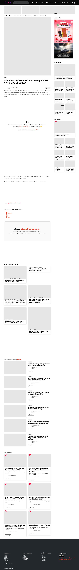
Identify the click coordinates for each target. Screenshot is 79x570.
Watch (6, 558)
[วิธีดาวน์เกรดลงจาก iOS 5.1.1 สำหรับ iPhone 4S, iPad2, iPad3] (15, 272)
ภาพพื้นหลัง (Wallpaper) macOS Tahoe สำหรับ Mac (58, 169)
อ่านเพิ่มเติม (31, 371)
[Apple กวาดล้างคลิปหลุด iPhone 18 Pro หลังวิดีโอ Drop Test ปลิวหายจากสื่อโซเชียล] (39, 460)
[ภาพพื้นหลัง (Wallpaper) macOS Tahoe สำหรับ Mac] (59, 164)
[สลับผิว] (72, 3)
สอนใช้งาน (25, 557)
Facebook (44, 560)
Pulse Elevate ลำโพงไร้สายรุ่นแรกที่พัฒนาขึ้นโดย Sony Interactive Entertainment (59, 89)
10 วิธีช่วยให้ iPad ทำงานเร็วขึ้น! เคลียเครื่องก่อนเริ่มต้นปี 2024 (58, 146)
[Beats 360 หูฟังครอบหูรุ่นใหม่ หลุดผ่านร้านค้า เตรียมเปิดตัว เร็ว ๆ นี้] (15, 396)
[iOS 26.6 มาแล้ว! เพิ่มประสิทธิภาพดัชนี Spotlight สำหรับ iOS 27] (39, 489)
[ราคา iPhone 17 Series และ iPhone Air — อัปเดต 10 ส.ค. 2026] (15, 460)
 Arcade (43, 556)
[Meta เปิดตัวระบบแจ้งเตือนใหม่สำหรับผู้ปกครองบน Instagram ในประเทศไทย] (15, 425)
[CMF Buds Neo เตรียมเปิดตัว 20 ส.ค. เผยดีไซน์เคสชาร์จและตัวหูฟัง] (15, 411)
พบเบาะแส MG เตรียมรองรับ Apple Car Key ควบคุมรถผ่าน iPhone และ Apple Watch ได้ (64, 78)
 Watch (48, 2)
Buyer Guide (62, 2)
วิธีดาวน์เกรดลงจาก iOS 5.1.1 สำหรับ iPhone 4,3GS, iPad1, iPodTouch (14, 322)
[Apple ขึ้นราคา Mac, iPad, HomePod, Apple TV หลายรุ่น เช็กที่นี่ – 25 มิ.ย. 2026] (30, 10)
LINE (42, 558)
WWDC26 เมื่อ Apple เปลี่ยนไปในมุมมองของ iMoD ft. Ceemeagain (48, 12)
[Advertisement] (27, 107)
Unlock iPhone (40, 297)
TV (5, 559)
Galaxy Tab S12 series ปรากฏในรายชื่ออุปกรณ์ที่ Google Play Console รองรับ (70, 146)
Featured (36, 267)
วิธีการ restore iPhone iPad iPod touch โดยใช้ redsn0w (38, 269)
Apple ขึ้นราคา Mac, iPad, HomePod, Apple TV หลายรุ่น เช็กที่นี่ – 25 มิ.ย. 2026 (30, 12)
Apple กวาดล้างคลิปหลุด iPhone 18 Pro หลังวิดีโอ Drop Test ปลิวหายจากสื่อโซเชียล (39, 470)
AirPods (6, 560)
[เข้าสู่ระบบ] (74, 3)
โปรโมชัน (24, 556)
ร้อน (5, 455)
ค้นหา (15, 2)
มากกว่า (7, 473)
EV (5, 561)
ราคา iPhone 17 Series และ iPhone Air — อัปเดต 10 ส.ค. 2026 (14, 469)
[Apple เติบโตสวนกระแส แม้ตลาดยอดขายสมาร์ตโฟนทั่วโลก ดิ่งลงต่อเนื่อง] (15, 367)
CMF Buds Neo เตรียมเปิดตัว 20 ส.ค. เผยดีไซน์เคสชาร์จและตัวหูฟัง (38, 407)
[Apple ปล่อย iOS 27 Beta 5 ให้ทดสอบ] (39, 517)
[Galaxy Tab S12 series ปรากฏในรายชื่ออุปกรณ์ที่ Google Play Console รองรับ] (70, 141)
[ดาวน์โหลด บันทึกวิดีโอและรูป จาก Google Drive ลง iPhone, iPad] (59, 152)
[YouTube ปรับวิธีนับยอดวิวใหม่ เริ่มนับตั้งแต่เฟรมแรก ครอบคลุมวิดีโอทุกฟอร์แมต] (15, 440)
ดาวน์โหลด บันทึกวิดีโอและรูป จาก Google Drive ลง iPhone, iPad (58, 158)
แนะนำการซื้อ (25, 559)
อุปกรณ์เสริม (7, 562)
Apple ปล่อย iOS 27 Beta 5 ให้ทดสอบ (39, 525)
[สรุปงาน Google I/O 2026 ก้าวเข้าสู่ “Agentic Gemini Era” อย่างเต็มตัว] (66, 10)
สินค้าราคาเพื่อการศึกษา (9, 563)
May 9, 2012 (35, 129)
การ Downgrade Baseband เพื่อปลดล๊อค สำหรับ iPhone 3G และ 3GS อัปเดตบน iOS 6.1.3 (39, 301)
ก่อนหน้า (4, 10)
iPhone (38, 2)
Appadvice (10, 203)
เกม (42, 555)
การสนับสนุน (25, 558)
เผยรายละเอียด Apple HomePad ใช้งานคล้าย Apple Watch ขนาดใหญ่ (39, 379)
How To (55, 2)
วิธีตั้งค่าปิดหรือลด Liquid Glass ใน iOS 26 (69, 158)
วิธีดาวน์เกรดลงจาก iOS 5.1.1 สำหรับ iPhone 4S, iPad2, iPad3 (14, 281)
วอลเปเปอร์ (43, 557)
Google (43, 559)
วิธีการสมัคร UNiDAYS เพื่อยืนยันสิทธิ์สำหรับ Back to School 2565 (15, 525)
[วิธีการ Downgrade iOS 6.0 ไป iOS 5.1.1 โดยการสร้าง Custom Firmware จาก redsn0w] (15, 292)
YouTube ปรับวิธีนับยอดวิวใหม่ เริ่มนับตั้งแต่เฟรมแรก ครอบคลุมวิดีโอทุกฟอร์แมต (38, 437)
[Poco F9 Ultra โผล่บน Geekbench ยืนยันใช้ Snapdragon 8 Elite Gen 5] (70, 107)
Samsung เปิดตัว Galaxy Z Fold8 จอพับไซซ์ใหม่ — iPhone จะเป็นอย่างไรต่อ (59, 112)
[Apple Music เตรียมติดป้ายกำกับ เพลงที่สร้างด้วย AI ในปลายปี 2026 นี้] (70, 95)
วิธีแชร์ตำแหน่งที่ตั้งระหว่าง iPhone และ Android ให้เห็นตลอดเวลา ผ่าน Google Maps (70, 89)
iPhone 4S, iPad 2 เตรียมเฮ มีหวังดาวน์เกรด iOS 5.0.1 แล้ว (38, 332)
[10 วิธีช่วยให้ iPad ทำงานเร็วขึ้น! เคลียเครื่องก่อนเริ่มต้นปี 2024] (59, 141)
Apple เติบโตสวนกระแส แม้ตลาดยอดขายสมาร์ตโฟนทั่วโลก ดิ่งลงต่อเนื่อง (39, 364)
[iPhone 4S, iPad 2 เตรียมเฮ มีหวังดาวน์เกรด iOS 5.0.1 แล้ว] (39, 318)
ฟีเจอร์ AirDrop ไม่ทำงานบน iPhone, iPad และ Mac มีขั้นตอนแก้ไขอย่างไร (15, 498)
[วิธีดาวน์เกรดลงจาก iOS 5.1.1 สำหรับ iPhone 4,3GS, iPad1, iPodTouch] (15, 313)
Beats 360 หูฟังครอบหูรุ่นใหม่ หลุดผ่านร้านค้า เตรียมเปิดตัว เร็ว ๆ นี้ (38, 393)
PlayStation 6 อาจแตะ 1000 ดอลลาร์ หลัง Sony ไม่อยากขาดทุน (70, 169)
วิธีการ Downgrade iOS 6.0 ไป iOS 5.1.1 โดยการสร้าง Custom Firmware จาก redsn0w (15, 302)
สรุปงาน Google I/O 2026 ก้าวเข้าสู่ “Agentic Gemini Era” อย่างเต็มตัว (65, 12)
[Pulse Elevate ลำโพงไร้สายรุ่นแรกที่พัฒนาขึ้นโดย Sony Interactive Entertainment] (59, 84)
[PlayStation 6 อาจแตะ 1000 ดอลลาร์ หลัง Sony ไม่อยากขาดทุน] (70, 164)
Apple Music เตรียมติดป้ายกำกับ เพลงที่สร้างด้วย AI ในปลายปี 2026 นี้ (69, 101)
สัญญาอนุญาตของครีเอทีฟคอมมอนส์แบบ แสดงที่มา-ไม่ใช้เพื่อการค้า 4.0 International (67, 559)
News (20, 299)
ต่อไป (74, 10)
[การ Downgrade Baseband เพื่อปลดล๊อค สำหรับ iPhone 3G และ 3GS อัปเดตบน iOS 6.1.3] (39, 291)
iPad (43, 2)
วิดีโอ (24, 555)
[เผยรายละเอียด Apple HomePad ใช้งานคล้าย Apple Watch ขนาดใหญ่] (15, 382)
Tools (20, 278)
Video (68, 2)
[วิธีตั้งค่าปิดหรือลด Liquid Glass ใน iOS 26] (70, 152)
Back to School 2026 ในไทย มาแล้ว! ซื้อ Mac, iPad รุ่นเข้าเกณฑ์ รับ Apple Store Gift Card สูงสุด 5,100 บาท (13, 12)
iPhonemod (17, 203)
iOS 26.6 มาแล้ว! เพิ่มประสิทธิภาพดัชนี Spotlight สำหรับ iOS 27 (39, 498)
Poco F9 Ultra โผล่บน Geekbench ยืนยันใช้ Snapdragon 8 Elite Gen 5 (70, 112)
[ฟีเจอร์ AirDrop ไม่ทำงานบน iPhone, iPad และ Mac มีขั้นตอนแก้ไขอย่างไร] (15, 489)
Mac (33, 2)
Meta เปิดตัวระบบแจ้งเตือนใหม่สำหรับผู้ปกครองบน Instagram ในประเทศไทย (38, 422)
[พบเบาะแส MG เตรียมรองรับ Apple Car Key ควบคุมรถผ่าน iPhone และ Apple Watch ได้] (64, 70)
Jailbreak (15, 278)
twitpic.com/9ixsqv (23, 126)
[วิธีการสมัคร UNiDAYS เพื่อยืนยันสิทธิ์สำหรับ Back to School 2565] (15, 517)
